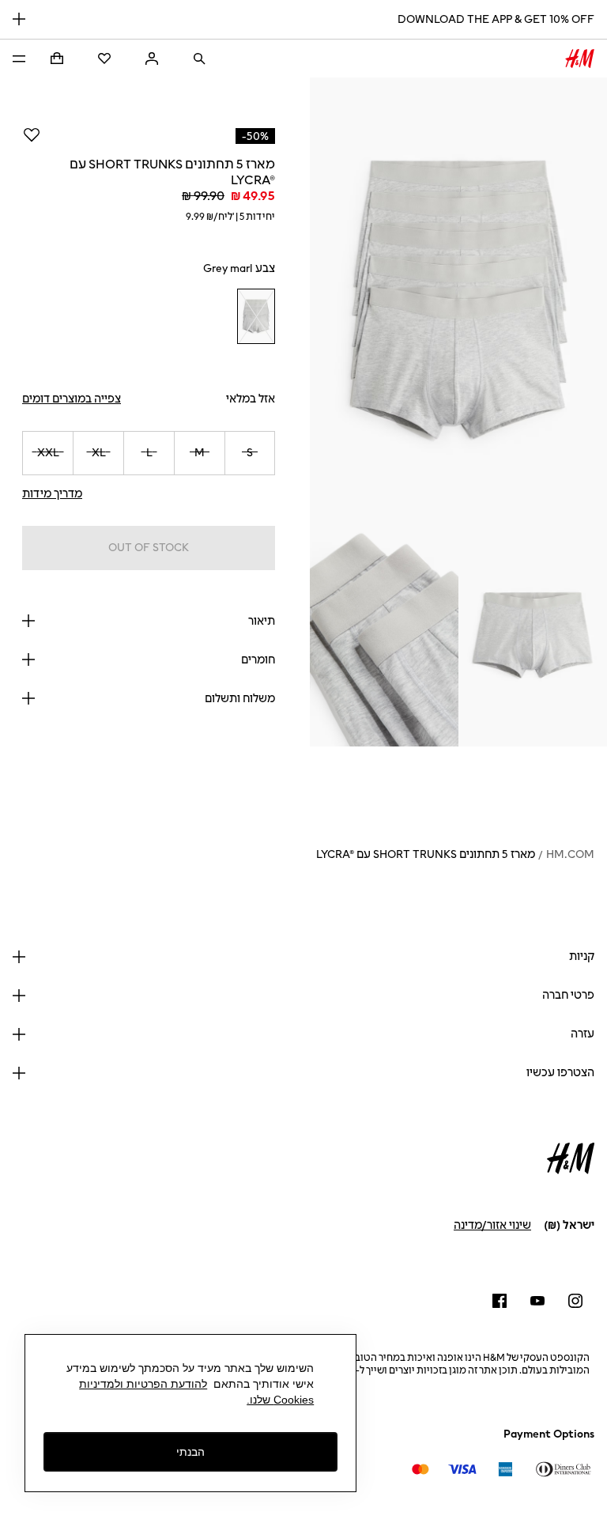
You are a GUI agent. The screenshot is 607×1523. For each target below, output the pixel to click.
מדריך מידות (52, 494)
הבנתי (190, 1452)
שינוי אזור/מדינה (492, 1225)
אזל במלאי (250, 399)
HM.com (570, 854)
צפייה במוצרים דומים (71, 399)
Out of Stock (148, 547)
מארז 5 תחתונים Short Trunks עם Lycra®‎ (425, 854)
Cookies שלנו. (280, 1399)
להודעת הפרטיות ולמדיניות (143, 1384)
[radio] (256, 317)
